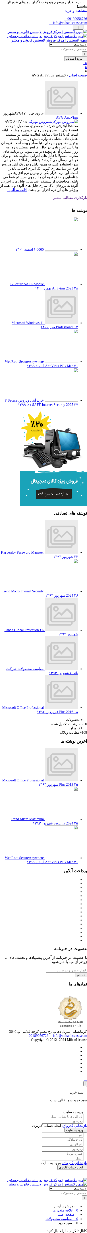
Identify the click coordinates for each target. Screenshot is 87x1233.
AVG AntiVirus (67, 117)
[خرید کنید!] (53, 504)
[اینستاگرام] (76, 1059)
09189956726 (76, 19)
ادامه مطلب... (17, 190)
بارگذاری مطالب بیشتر (70, 198)
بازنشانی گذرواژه (74, 1126)
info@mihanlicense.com (69, 23)
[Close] (85, 1083)
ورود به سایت (74, 1130)
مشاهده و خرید (75, 11)
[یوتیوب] (76, 1063)
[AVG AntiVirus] (61, 113)
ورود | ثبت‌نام (74, 58)
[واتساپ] (76, 1051)
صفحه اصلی (78, 75)
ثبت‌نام (81, 975)
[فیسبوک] (76, 1047)
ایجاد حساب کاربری (71, 1167)
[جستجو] (84, 53)
